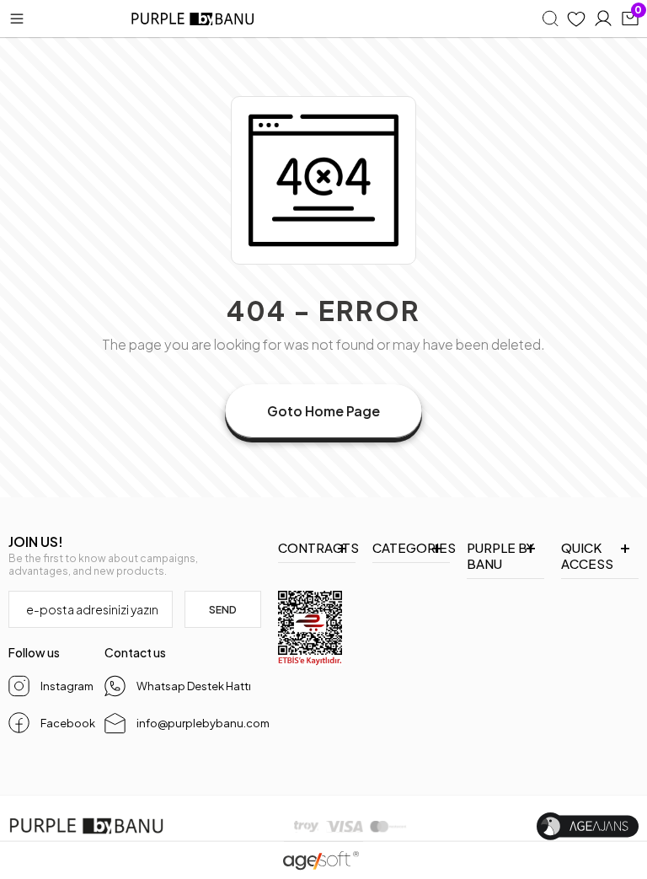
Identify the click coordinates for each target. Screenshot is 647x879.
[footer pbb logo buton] (86, 826)
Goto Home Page (323, 411)
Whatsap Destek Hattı (193, 686)
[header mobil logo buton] (193, 19)
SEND (223, 609)
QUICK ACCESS (587, 555)
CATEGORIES (411, 547)
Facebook (65, 723)
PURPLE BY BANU (500, 555)
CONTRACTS (317, 547)
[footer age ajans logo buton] (588, 826)
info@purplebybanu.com (198, 723)
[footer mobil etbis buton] (310, 628)
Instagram (65, 686)
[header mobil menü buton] (17, 18)
